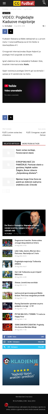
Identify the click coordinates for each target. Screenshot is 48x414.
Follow (41, 342)
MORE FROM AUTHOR (30, 144)
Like (42, 337)
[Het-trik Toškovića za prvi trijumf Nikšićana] (7, 274)
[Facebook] (4, 31)
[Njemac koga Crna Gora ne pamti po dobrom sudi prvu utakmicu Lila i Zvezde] (8, 182)
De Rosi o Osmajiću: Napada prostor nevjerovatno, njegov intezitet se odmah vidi (22, 228)
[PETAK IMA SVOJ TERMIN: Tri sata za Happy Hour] (7, 316)
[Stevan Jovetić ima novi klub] (7, 285)
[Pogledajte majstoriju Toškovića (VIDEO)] (7, 264)
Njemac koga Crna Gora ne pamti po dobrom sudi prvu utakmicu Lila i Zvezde (28, 182)
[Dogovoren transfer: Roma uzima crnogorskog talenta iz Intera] (7, 243)
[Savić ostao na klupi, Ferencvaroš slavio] (8, 153)
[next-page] (7, 191)
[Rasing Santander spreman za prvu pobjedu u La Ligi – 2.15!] (7, 306)
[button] (44, 3)
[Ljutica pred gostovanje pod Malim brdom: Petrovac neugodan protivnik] (7, 295)
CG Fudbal (8, 26)
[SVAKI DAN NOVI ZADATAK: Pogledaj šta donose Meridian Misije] (7, 327)
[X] (10, 31)
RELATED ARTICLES (11, 144)
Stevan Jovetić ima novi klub (26, 283)
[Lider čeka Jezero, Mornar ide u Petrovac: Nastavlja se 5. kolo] (7, 253)
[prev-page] (4, 191)
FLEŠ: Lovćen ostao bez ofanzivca (12, 133)
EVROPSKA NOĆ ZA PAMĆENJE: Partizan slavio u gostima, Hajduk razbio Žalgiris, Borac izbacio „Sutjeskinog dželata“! (29, 167)
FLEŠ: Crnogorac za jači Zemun (36, 133)
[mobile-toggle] (4, 3)
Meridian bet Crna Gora (24, 397)
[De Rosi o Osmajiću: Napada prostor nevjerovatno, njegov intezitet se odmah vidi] (24, 223)
